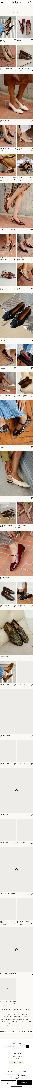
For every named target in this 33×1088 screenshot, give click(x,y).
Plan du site (16, 1058)
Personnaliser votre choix (9, 1082)
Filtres (6, 7)
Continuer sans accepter (16, 1086)
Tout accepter (24, 1082)
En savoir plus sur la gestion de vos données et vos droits (17, 1048)
